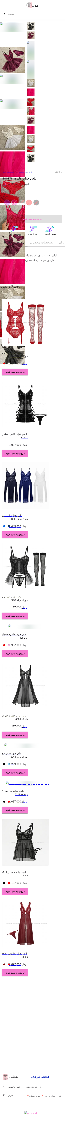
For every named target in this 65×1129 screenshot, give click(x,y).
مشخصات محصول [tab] (42, 242)
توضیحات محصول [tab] (14, 242)
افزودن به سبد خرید (15, 372)
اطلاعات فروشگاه (40, 1077)
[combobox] (33, 14)
